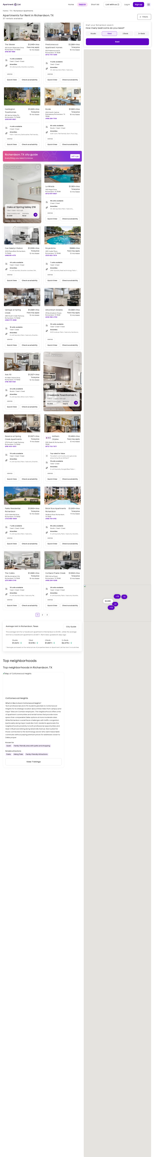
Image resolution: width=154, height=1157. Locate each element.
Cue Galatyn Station (14, 248)
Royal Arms (50, 248)
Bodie (48, 109)
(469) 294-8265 (51, 580)
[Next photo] (38, 31)
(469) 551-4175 (10, 255)
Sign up (138, 4)
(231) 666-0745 (10, 580)
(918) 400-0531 (10, 446)
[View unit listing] (35, 215)
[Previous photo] (6, 31)
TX (11, 11)
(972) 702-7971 (51, 446)
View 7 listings (33, 762)
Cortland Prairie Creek (55, 573)
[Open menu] (148, 4)
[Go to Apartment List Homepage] (12, 4)
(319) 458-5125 (10, 382)
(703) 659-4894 (11, 518)
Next (117, 42)
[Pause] (38, 167)
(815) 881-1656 (10, 51)
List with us (113, 5)
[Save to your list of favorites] (36, 27)
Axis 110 (8, 375)
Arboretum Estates (54, 310)
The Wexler (10, 44)
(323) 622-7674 (51, 255)
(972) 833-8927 (51, 193)
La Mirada (49, 186)
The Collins (10, 573)
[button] (108, 601)
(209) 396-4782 (51, 317)
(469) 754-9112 (50, 518)
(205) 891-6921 (10, 119)
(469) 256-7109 (51, 118)
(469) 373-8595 (10, 320)
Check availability (30, 80)
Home (5, 11)
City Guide (71, 627)
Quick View (12, 80)
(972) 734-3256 (51, 54)
